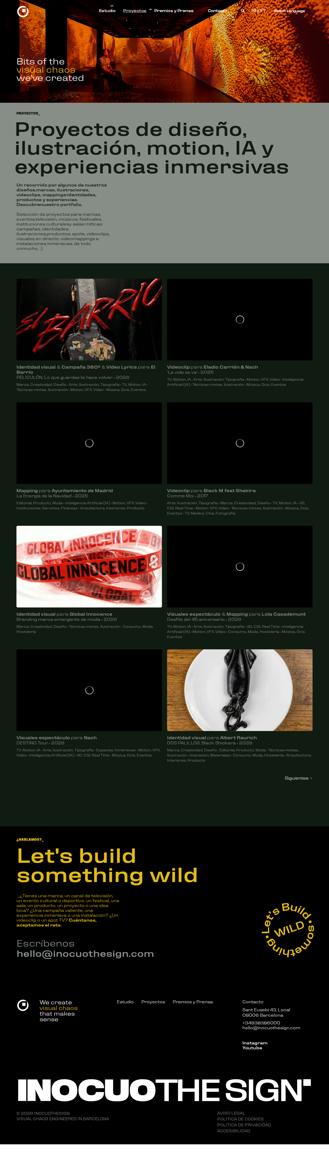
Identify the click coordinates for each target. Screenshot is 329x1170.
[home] (22, 10)
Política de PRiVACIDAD (244, 1124)
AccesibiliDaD (233, 1130)
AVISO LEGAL (231, 1112)
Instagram (255, 1042)
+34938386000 (261, 1022)
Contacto (217, 10)
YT (263, 10)
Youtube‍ (252, 1047)
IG (254, 10)
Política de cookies (240, 1118)
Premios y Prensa (174, 10)
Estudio (107, 10)
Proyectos (135, 10)
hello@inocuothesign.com (85, 952)
